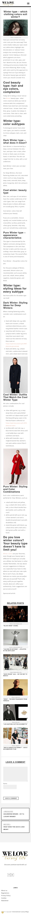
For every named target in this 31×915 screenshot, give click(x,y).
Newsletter (5, 900)
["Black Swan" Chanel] (15, 614)
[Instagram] (12, 874)
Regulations (5, 893)
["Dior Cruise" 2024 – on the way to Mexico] (15, 662)
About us (4, 890)
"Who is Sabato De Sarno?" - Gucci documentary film (15, 748)
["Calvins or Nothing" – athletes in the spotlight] (15, 637)
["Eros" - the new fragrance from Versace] (15, 687)
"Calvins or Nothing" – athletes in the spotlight (14, 649)
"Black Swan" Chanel (10, 625)
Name (5, 783)
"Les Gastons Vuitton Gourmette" (15, 724)
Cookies (4, 898)
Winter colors (7, 553)
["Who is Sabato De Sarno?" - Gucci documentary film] (15, 736)
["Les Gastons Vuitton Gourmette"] (15, 712)
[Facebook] (9, 874)
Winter (8, 98)
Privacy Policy (5, 895)
